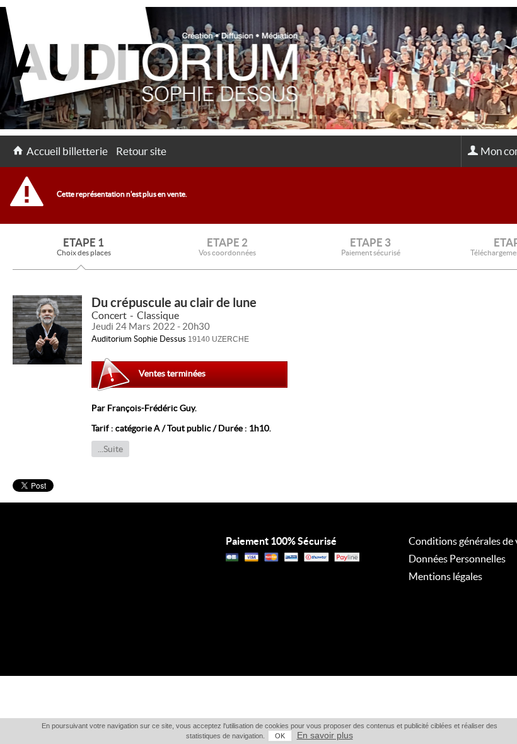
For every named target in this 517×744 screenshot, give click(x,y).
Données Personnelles (457, 558)
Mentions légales (445, 576)
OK (280, 736)
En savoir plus (325, 735)
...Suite (110, 449)
